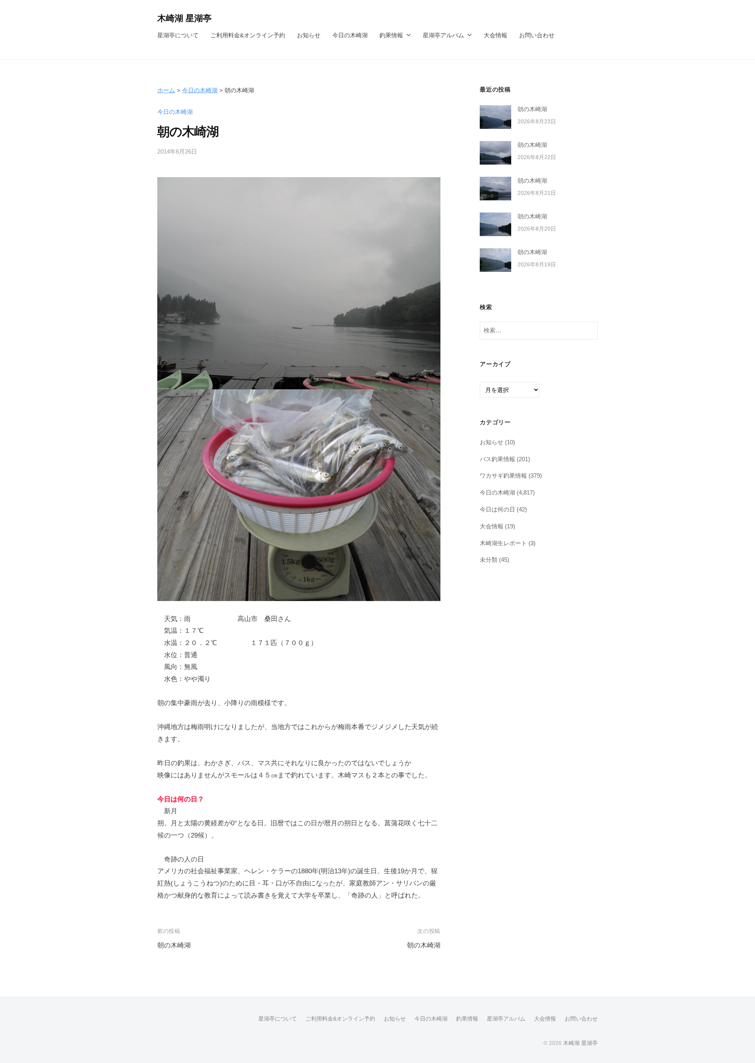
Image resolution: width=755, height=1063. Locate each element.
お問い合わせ (536, 35)
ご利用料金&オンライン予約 (247, 35)
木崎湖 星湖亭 (184, 18)
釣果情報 (391, 35)
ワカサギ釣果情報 (503, 475)
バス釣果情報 (497, 459)
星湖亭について (178, 35)
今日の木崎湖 (350, 35)
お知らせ (308, 35)
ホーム (166, 90)
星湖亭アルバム (443, 35)
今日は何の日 (497, 509)
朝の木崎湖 (174, 945)
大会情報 (495, 35)
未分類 (488, 559)
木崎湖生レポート (503, 543)
